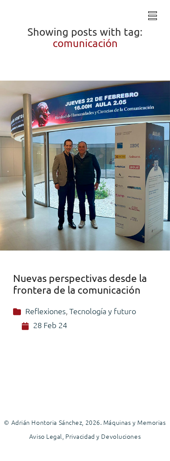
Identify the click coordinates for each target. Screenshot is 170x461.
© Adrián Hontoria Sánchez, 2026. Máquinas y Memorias (85, 422)
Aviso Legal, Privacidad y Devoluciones (85, 436)
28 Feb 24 (50, 325)
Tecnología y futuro (102, 311)
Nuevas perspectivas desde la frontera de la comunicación (80, 283)
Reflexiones (45, 311)
